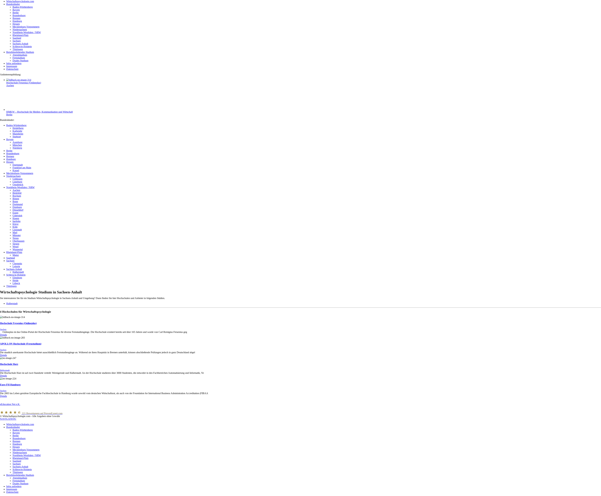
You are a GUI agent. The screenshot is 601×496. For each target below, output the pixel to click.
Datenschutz (12, 492)
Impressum (11, 489)
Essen (15, 212)
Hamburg (11, 159)
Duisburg (17, 207)
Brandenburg (12, 153)
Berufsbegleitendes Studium (20, 475)
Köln (15, 227)
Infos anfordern (13, 486)
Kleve (15, 224)
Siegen (16, 243)
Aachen (10, 85)
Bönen (16, 198)
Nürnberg (17, 148)
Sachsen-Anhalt (14, 269)
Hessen (9, 162)
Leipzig (16, 266)
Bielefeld (17, 193)
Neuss (16, 238)
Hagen (16, 218)
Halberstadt (18, 272)
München (17, 145)
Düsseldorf (18, 210)
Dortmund (18, 204)
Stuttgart (17, 136)
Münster (17, 235)
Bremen (10, 156)
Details (3, 334)
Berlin (9, 114)
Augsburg (17, 142)
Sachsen (10, 260)
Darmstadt (18, 164)
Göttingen (17, 179)
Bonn (15, 201)
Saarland (10, 258)
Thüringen (11, 286)
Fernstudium (19, 480)
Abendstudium (20, 478)
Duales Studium (20, 483)
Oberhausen (18, 241)
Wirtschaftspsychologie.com (20, 424)
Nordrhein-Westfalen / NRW (20, 187)
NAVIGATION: (8, 419)
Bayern (9, 139)
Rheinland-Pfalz (14, 252)
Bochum (17, 195)
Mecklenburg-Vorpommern (19, 173)
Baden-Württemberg (16, 125)
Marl (15, 232)
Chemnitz (17, 263)
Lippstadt (17, 229)
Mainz (16, 255)
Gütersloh (17, 215)
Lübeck (16, 283)
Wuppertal (18, 249)
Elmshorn (17, 277)
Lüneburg (17, 181)
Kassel (16, 170)
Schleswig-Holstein (16, 274)
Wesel (15, 246)
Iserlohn (17, 221)
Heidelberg (18, 128)
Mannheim (18, 133)
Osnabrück (18, 184)
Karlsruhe (17, 131)
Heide (15, 280)
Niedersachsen (13, 176)
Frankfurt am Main (22, 167)
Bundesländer (13, 427)
